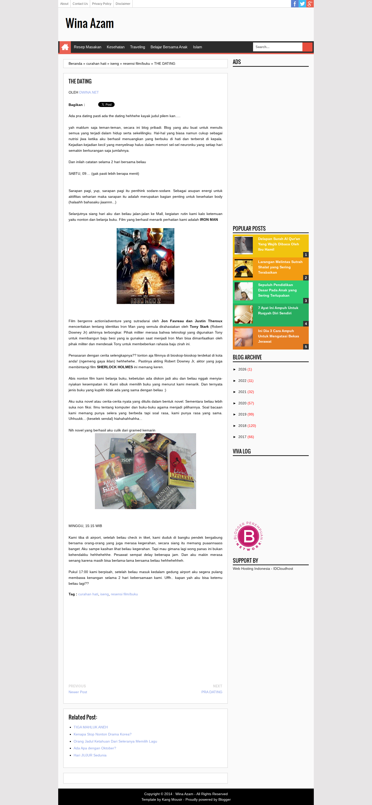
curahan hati (88, 594)
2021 (242, 392)
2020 (242, 403)
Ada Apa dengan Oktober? (95, 748)
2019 (242, 414)
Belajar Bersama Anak (169, 47)
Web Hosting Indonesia (251, 569)
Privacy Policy (101, 4)
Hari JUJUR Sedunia (90, 755)
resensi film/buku (124, 594)
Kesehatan (116, 47)
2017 (242, 437)
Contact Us (80, 4)
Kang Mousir (172, 799)
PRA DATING (211, 692)
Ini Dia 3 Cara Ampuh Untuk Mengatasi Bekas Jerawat (278, 336)
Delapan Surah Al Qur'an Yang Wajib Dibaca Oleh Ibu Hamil (279, 244)
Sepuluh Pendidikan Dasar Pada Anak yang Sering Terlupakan (277, 290)
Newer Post (78, 692)
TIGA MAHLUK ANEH (91, 727)
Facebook (295, 4)
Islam (197, 47)
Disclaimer (123, 4)
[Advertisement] (217, 24)
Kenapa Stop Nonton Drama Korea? (103, 734)
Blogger (224, 799)
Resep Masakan (87, 47)
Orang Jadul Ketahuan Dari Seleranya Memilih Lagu (115, 741)
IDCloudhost (283, 569)
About (64, 4)
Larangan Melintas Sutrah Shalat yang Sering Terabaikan (280, 267)
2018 (242, 426)
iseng (104, 594)
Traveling (137, 47)
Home (65, 47)
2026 (242, 369)
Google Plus (310, 4)
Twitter (302, 4)
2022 (242, 381)
